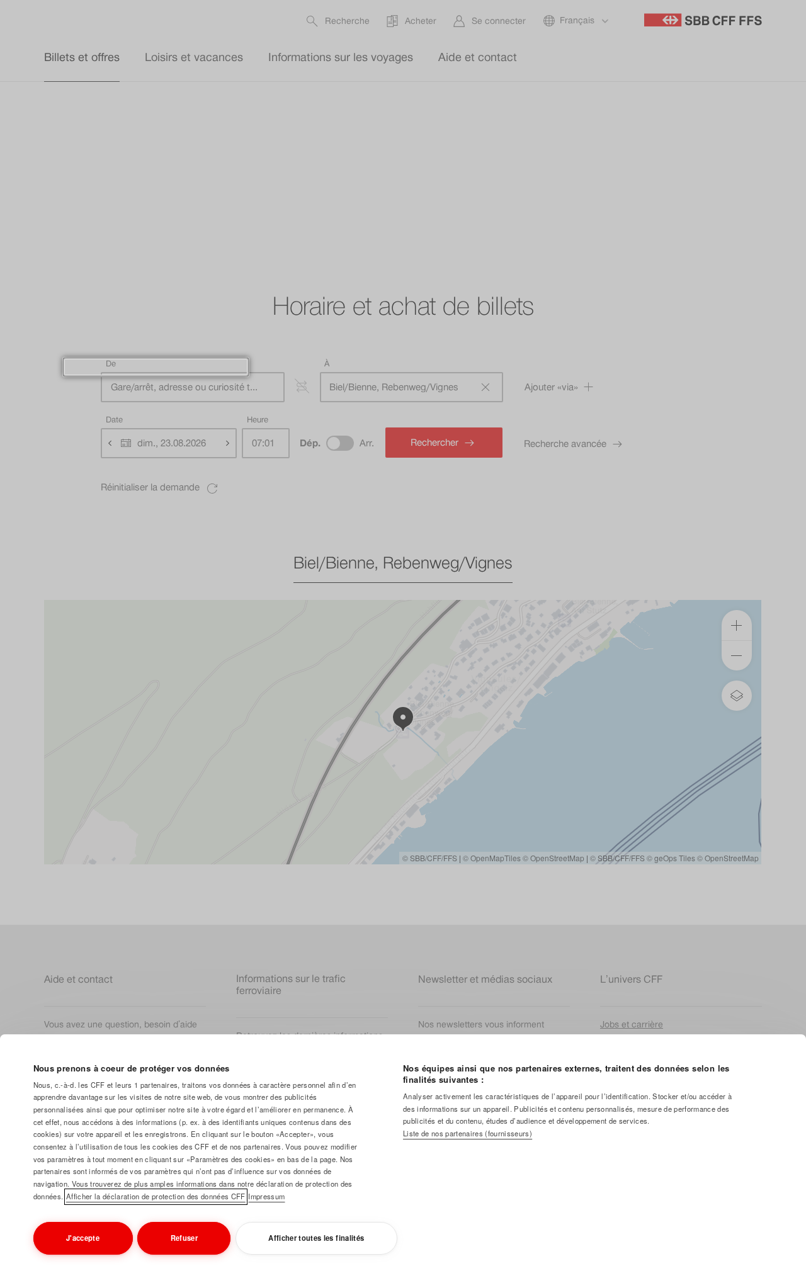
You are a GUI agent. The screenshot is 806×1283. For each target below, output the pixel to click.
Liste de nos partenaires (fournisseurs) (467, 1133)
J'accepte (82, 1238)
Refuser (184, 1238)
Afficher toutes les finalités (316, 1238)
